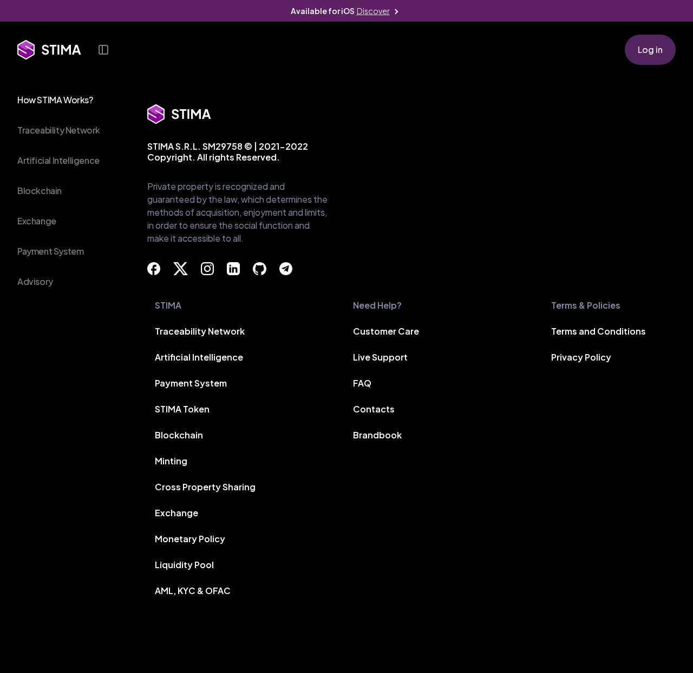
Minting (171, 461)
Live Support (380, 357)
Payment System (50, 251)
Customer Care (386, 331)
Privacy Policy (581, 357)
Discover (373, 11)
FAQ (362, 383)
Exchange (36, 220)
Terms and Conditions (598, 331)
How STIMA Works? (55, 99)
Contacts (374, 409)
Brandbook (377, 435)
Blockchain (39, 190)
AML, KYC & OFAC (193, 590)
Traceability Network (58, 130)
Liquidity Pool (184, 564)
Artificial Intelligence (58, 160)
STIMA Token (182, 409)
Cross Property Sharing (205, 486)
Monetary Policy (190, 538)
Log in (650, 49)
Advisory (35, 281)
